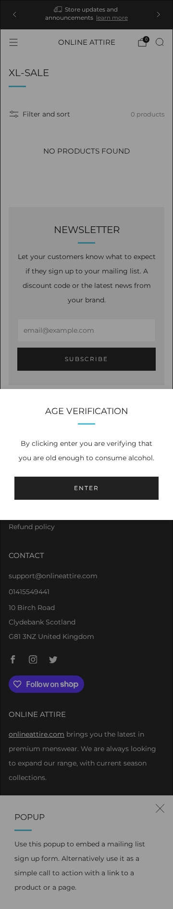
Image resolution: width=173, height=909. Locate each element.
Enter (86, 488)
